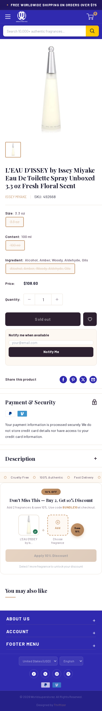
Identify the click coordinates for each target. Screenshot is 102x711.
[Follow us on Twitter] (45, 673)
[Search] (92, 31)
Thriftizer (60, 705)
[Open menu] (7, 17)
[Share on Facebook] (63, 379)
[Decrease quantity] (29, 299)
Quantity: (12, 299)
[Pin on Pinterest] (73, 379)
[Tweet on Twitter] (83, 379)
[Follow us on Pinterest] (68, 673)
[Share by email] (93, 379)
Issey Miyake (16, 196)
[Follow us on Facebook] (33, 673)
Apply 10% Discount (51, 555)
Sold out (43, 319)
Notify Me (51, 352)
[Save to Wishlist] (90, 319)
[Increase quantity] (57, 299)
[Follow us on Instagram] (56, 673)
